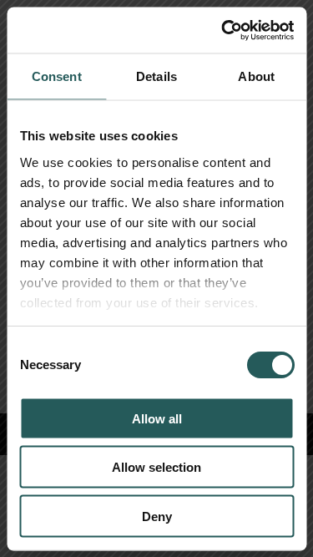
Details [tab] (156, 76)
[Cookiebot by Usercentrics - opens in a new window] (223, 30)
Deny (157, 516)
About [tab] (256, 76)
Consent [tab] (57, 76)
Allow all (157, 418)
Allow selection (156, 467)
